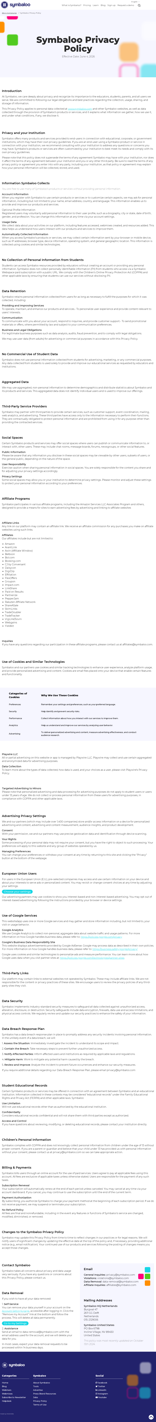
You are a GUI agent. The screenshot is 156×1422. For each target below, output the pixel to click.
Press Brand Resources (44, 1394)
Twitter (101, 1386)
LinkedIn (101, 1390)
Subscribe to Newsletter (14, 1397)
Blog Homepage (9, 13)
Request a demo (125, 5)
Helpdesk (6, 1401)
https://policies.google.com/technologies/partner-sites (92, 957)
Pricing (87, 5)
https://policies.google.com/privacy (101, 936)
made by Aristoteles (7, 1414)
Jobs (35, 1397)
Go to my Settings (15, 1323)
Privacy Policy (40, 1401)
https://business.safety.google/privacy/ (115, 949)
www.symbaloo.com (80, 108)
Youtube (102, 1397)
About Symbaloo (41, 1383)
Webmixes (7, 1394)
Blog (103, 5)
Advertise (38, 1390)
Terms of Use (39, 1405)
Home (5, 1383)
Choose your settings (17, 891)
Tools (36, 1386)
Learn (96, 5)
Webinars (6, 1390)
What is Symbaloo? (71, 5)
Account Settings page (15, 1310)
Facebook (102, 1383)
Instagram (102, 1394)
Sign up (111, 5)
